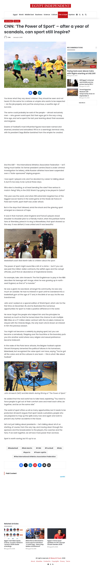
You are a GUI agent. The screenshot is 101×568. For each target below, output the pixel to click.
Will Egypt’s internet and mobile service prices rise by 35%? (86, 82)
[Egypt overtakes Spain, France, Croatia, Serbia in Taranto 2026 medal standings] (13, 533)
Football (49, 448)
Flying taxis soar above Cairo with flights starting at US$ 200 (81, 72)
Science (47, 15)
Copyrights (55, 561)
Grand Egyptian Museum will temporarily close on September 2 (87, 93)
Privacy (62, 561)
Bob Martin (27, 448)
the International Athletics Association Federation (35, 456)
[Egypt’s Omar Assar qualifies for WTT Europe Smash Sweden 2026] (56, 533)
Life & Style (63, 15)
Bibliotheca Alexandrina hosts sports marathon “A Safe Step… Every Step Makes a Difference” (35, 543)
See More (82, 103)
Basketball (13, 448)
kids (60, 448)
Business (38, 15)
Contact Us (46, 561)
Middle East (29, 15)
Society (16, 21)
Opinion (72, 15)
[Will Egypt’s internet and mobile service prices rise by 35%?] (72, 83)
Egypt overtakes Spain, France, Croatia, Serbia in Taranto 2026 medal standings (13, 543)
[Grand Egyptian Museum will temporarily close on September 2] (72, 92)
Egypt (15, 15)
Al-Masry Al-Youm (55, 558)
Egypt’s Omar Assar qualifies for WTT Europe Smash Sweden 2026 (56, 542)
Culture (54, 15)
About (33, 561)
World (21, 15)
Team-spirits (41, 452)
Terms (68, 561)
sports (27, 452)
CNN (9, 37)
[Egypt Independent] (50, 6)
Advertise (39, 561)
